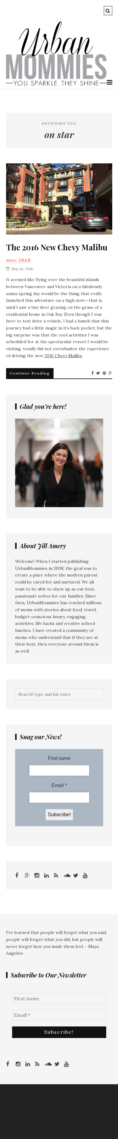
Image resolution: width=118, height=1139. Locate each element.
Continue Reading (30, 373)
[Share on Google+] (110, 373)
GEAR (24, 260)
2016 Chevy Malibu (63, 355)
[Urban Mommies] (56, 84)
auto (11, 260)
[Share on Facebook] (92, 373)
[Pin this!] (104, 373)
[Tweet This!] (98, 373)
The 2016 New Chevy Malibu (56, 247)
